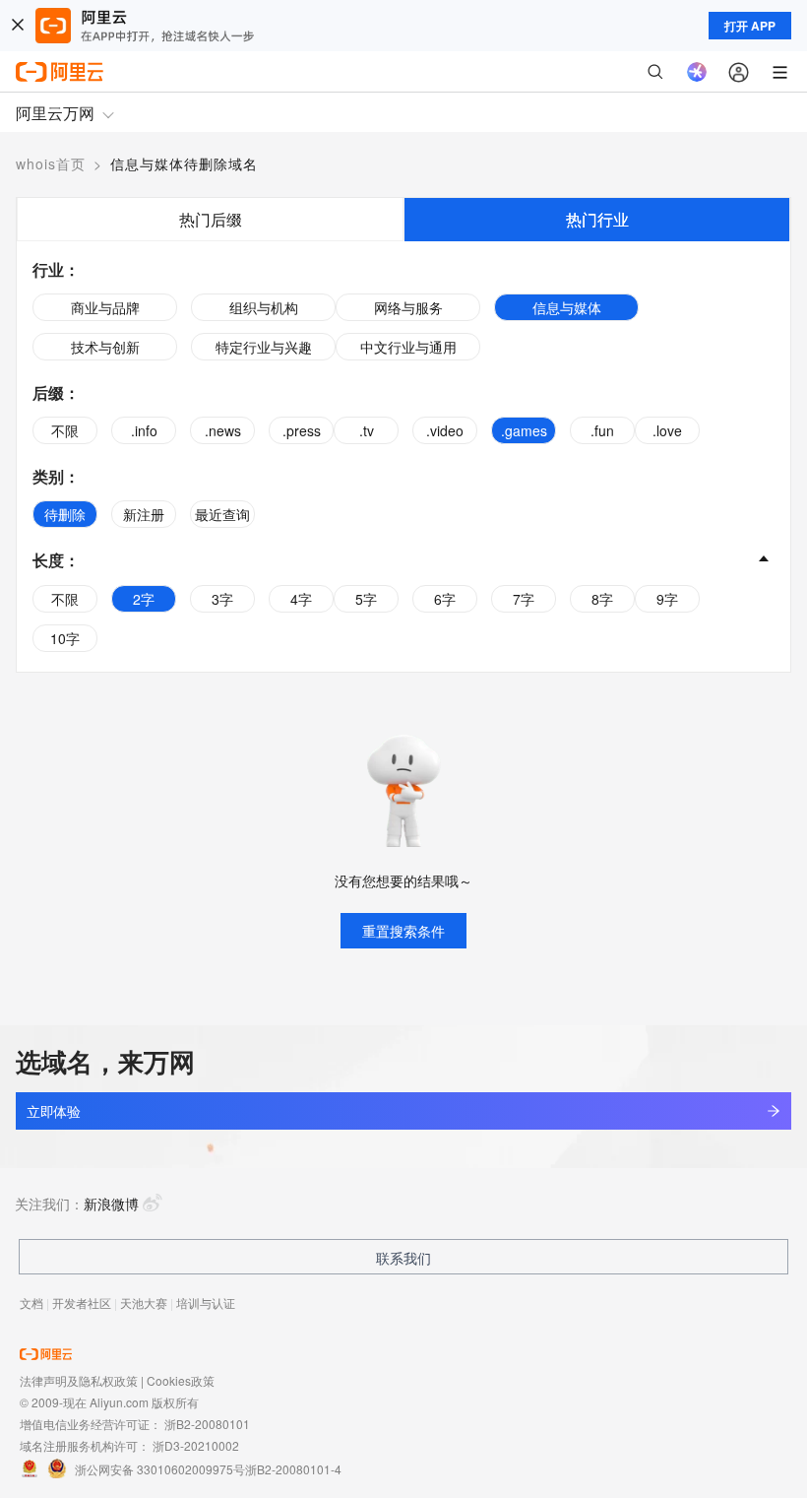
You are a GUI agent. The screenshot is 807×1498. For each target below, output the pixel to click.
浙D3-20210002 (196, 1445)
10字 (65, 638)
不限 (65, 430)
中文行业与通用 (408, 347)
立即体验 (53, 1111)
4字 (301, 599)
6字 (445, 599)
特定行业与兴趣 (264, 347)
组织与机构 (263, 307)
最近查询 (222, 514)
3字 (222, 599)
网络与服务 (408, 307)
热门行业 (597, 219)
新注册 (143, 514)
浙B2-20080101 (207, 1423)
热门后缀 (210, 219)
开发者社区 (81, 1302)
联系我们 (403, 1258)
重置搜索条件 (403, 931)
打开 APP (750, 25)
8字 (602, 599)
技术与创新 (105, 347)
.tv (366, 430)
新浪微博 (111, 1203)
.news (223, 430)
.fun (602, 430)
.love (667, 430)
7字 (523, 599)
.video (445, 430)
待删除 (65, 514)
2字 (144, 599)
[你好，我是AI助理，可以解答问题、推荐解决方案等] (696, 72)
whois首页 (51, 163)
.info (144, 430)
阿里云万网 (55, 112)
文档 (31, 1302)
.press (301, 430)
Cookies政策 (181, 1380)
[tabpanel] (403, 456)
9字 (667, 599)
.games (524, 430)
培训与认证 (205, 1302)
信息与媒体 (566, 307)
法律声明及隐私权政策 (79, 1380)
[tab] (210, 219)
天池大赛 (143, 1302)
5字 (366, 599)
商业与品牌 (105, 307)
